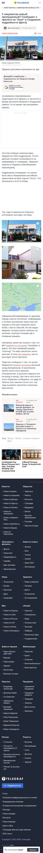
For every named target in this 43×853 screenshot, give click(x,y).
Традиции (29, 699)
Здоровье (27, 577)
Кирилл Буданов (10, 713)
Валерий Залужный (8, 708)
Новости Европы (11, 611)
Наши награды (9, 814)
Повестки (29, 652)
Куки (20, 850)
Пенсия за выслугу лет (12, 768)
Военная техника (11, 674)
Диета (27, 590)
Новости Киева (10, 491)
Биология (8, 590)
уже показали (24, 354)
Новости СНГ (9, 623)
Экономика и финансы (8, 543)
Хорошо (33, 850)
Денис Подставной (14, 28)
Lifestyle (26, 606)
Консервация (30, 746)
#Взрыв (10, 438)
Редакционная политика (13, 802)
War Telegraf (19, 401)
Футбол (28, 547)
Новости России (10, 619)
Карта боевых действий (9, 653)
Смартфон (8, 598)
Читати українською (10, 33)
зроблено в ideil (8, 845)
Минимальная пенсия (9, 762)
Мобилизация (29, 647)
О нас (5, 794)
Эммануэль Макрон (8, 702)
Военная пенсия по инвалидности (12, 755)
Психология (30, 594)
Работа (28, 495)
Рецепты (27, 737)
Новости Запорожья (8, 513)
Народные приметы (29, 694)
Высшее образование (30, 516)
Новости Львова (11, 507)
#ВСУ (9, 441)
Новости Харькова (11, 495)
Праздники (28, 682)
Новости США (10, 615)
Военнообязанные (32, 663)
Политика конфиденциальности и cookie (20, 798)
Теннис (28, 555)
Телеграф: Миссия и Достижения (17, 830)
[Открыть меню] (3, 3)
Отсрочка (29, 660)
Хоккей (28, 559)
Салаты (28, 758)
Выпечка (28, 742)
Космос (7, 586)
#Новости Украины (31, 438)
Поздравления (31, 639)
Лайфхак (28, 631)
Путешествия (30, 623)
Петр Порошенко (11, 717)
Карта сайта (8, 826)
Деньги (7, 549)
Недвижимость (10, 557)
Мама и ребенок (31, 582)
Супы (27, 750)
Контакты (7, 818)
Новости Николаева (8, 533)
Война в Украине (9, 647)
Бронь (27, 656)
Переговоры (9, 662)
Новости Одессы (11, 503)
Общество (27, 486)
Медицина (29, 507)
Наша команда (9, 822)
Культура (28, 627)
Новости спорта (30, 542)
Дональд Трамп (10, 693)
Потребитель (30, 615)
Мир (4, 606)
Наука (4, 577)
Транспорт (8, 553)
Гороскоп (28, 611)
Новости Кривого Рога (11, 519)
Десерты (28, 754)
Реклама (6, 810)
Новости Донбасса (11, 524)
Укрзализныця (10, 569)
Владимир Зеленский (8, 688)
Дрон (6, 594)
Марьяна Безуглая (11, 725)
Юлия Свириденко (11, 729)
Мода (27, 619)
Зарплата (29, 491)
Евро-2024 (29, 563)
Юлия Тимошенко (11, 721)
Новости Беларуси (11, 631)
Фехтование (30, 567)
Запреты (28, 703)
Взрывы (7, 658)
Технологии (8, 582)
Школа (27, 511)
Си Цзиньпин (9, 697)
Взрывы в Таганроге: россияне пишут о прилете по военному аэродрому (26, 427)
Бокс (27, 551)
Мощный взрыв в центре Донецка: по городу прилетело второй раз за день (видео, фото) (25, 409)
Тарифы (7, 561)
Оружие (7, 666)
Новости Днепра (11, 499)
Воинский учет (31, 668)
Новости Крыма (10, 528)
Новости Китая (10, 627)
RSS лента (7, 834)
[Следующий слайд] (40, 8)
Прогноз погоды (31, 526)
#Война (18, 438)
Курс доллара (9, 565)
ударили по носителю (16, 345)
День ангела (30, 707)
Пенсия (5, 737)
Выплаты (29, 499)
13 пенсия (8, 742)
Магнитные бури (32, 635)
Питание (28, 586)
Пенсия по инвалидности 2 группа (10, 748)
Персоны (6, 682)
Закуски (28, 762)
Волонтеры (8, 670)
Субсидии (29, 503)
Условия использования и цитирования (19, 806)
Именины (29, 711)
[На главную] (21, 3)
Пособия (28, 522)
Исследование (31, 598)
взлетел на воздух (22, 365)
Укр (39, 3)
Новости (6, 486)
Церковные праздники (29, 688)
